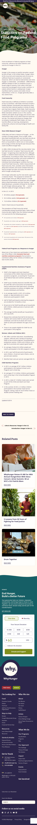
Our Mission (21, 701)
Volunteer (4, 720)
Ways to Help (6, 713)
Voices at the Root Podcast (9, 744)
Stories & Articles (8, 738)
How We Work (22, 736)
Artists (3, 722)
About (20, 699)
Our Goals (21, 705)
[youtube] (14, 812)
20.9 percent (25, 221)
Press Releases (6, 747)
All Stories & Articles (7, 742)
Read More (7, 485)
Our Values (21, 703)
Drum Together (10, 559)
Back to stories (8, 414)
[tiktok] (8, 812)
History (20, 708)
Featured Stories (6, 740)
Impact (21, 756)
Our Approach (23, 745)
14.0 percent (21, 198)
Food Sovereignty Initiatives (25, 761)
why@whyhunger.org (11, 763)
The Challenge (22, 747)
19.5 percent (20, 217)
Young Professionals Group (9, 718)
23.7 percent (12, 234)
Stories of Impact (22, 716)
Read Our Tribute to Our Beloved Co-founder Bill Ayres (18, 1)
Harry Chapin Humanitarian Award (25, 721)
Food (4, 699)
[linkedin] (17, 812)
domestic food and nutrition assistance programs (15, 255)
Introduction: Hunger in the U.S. (21, 428)
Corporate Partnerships (8, 725)
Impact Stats (21, 758)
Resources (5, 729)
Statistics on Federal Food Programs (18, 35)
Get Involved (6, 611)
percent (16, 226)
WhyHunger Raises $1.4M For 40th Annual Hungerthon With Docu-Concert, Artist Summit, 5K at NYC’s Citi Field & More (18, 477)
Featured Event (22, 769)
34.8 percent (16, 239)
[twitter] (11, 812)
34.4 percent (32, 224)
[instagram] (6, 812)
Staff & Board (22, 710)
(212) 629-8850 (9, 765)
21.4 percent (22, 201)
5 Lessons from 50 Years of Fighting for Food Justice (15, 520)
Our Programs (23, 734)
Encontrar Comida (6, 701)
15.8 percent (20, 195)
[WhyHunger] (9, 5)
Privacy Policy (18, 819)
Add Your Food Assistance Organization (9, 708)
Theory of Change (23, 750)
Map (19, 741)
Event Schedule (22, 772)
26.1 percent (27, 232)
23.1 (13, 226)
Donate (4, 716)
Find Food (6, 687)
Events (20, 767)
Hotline (4, 703)
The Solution (21, 752)
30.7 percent (7, 228)
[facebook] (3, 812)
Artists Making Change (24, 719)
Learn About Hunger (7, 731)
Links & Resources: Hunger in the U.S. (17, 425)
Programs (21, 739)
